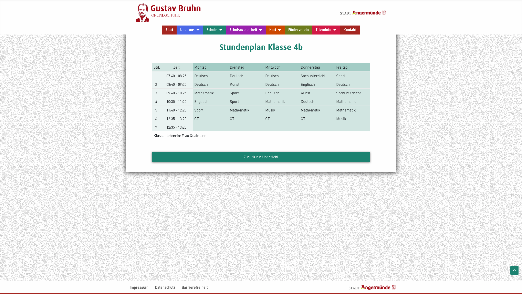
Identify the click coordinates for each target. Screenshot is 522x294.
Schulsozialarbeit (243, 30)
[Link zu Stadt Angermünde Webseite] (363, 12)
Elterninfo (323, 30)
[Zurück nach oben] (514, 270)
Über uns (187, 30)
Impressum (139, 287)
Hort (272, 30)
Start (169, 30)
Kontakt (350, 30)
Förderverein (298, 30)
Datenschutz (165, 287)
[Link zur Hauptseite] (168, 12)
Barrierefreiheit (195, 287)
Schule (212, 30)
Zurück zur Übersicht (261, 156)
